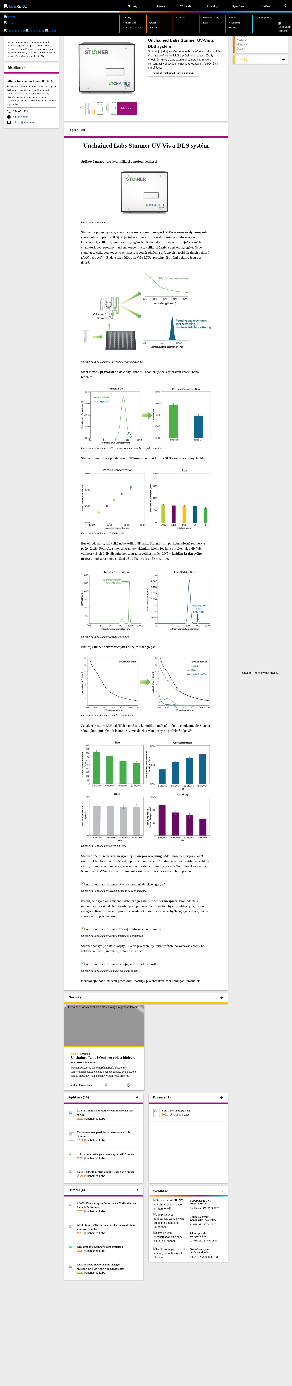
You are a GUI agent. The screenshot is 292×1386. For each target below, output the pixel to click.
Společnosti (238, 6)
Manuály (242, 44)
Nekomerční (234, 22)
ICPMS (153, 27)
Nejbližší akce (129, 22)
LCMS (152, 17)
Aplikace (242, 36)
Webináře (185, 6)
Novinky (133, 6)
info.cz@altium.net (24, 122)
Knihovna (159, 6)
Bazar (205, 22)
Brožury (241, 40)
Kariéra (265, 6)
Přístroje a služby (210, 17)
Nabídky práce (262, 17)
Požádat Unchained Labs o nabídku (173, 73)
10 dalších (127, 108)
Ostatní (241, 48)
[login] (285, 6)
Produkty (212, 6)
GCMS (152, 22)
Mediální (233, 27)
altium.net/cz (20, 116)
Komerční (233, 17)
